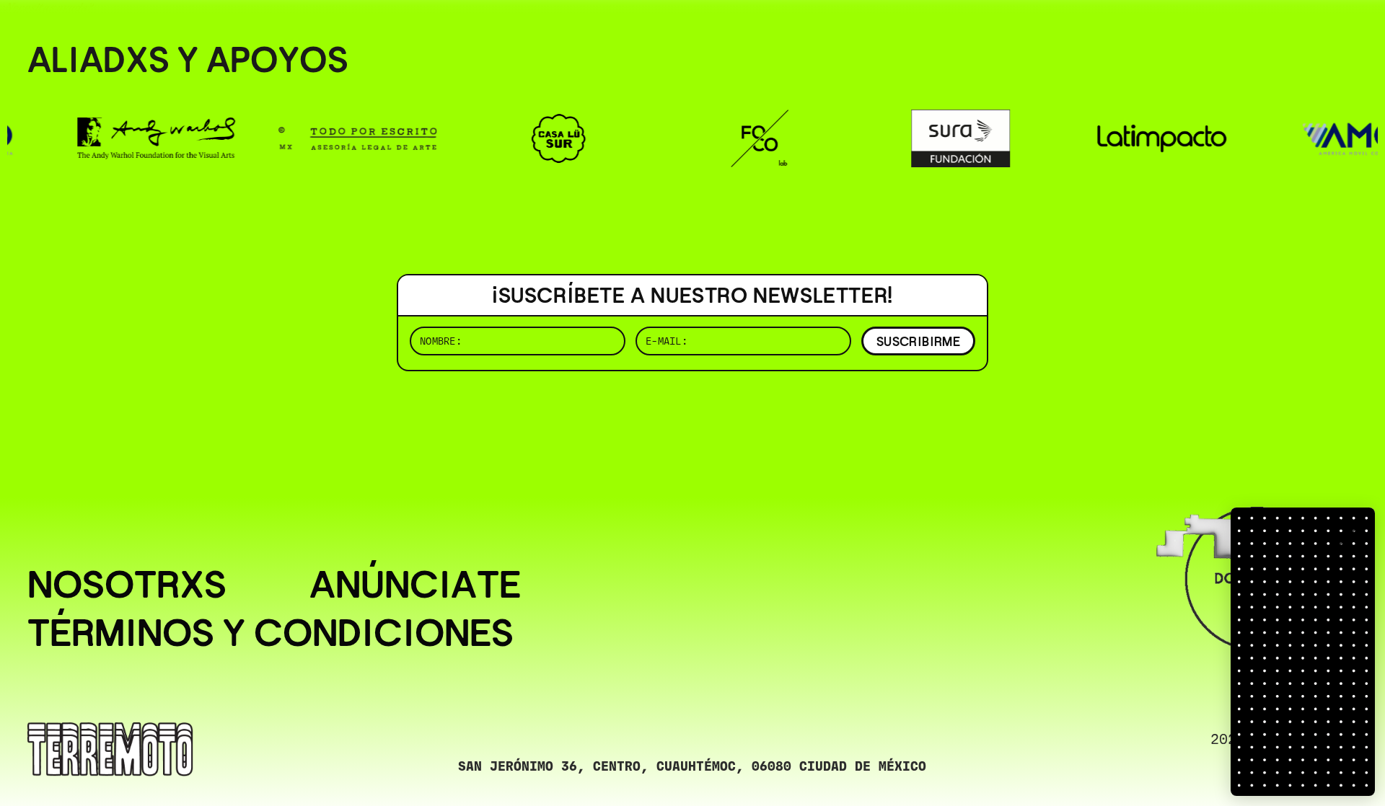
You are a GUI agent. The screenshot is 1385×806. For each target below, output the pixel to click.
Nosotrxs (127, 584)
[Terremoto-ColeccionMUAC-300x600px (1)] (1303, 652)
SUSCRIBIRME (918, 341)
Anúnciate (415, 584)
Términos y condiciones (270, 632)
